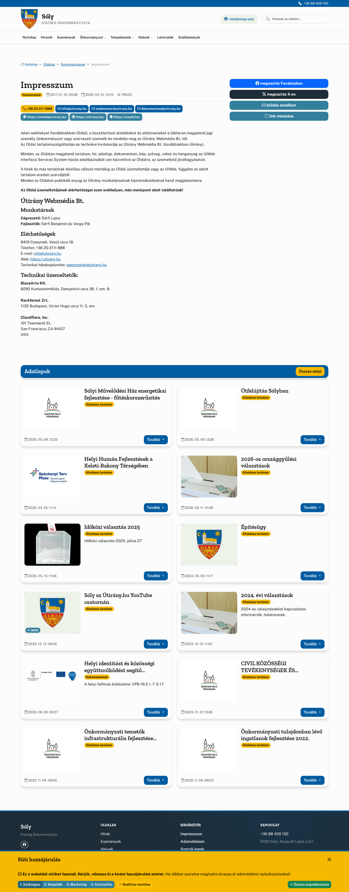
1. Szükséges (30, 884)
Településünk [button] (121, 37)
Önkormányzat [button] (92, 37)
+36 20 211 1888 (39, 109)
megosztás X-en (281, 94)
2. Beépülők (53, 884)
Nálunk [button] (144, 37)
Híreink (46, 37)
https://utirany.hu (45, 259)
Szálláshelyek (189, 37)
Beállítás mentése (136, 884)
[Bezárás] (329, 859)
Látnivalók (165, 37)
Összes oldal (310, 371)
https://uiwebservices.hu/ (46, 117)
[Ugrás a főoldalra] (29, 19)
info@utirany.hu (73, 109)
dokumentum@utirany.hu (160, 109)
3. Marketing (76, 884)
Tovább (154, 439)
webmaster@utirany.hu (113, 109)
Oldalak (49, 64)
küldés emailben (281, 105)
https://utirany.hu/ (89, 117)
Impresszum (191, 834)
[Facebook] (24, 844)
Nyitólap (29, 37)
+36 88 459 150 (316, 3)
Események (66, 37)
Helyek (107, 849)
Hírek (105, 834)
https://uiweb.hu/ (126, 117)
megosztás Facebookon (280, 83)
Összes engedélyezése (311, 884)
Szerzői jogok (192, 849)
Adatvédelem (192, 841)
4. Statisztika (101, 884)
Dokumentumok (73, 64)
